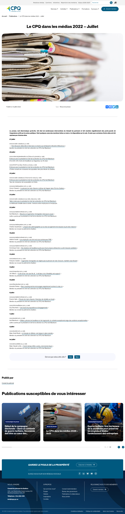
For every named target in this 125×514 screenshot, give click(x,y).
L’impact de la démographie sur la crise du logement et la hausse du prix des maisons (49, 227)
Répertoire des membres (69, 2)
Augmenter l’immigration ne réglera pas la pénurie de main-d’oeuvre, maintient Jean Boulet (49, 261)
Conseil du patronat (8, 383)
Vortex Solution (44, 511)
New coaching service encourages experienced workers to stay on (41, 286)
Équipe (45, 491)
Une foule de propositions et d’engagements (33, 308)
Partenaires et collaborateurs (71, 494)
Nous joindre (66, 496)
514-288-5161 (16, 496)
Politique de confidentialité (93, 511)
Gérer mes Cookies (108, 511)
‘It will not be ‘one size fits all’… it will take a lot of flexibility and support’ (39, 273)
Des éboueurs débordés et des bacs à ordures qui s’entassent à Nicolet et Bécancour (38, 146)
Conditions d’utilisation (77, 511)
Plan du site (120, 511)
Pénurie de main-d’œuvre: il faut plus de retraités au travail (36, 299)
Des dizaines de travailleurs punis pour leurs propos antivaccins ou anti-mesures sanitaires (49, 248)
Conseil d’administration (69, 489)
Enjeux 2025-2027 (84, 2)
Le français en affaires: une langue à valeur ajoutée (37, 333)
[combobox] (102, 3)
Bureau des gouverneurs (69, 491)
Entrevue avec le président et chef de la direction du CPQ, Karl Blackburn (31, 159)
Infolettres (56, 2)
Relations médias (38, 2)
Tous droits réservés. (28, 511)
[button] (119, 447)
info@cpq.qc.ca (13, 499)
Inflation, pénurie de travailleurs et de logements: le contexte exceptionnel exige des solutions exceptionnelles (53, 320)
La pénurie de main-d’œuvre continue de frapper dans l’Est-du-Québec (42, 188)
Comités (46, 499)
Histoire (45, 494)
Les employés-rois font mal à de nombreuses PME (35, 239)
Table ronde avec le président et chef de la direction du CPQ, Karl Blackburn (32, 201)
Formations (85, 9)
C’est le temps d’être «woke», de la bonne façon (37, 346)
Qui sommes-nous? (49, 489)
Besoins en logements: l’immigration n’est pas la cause (36, 214)
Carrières (49, 2)
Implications (47, 496)
